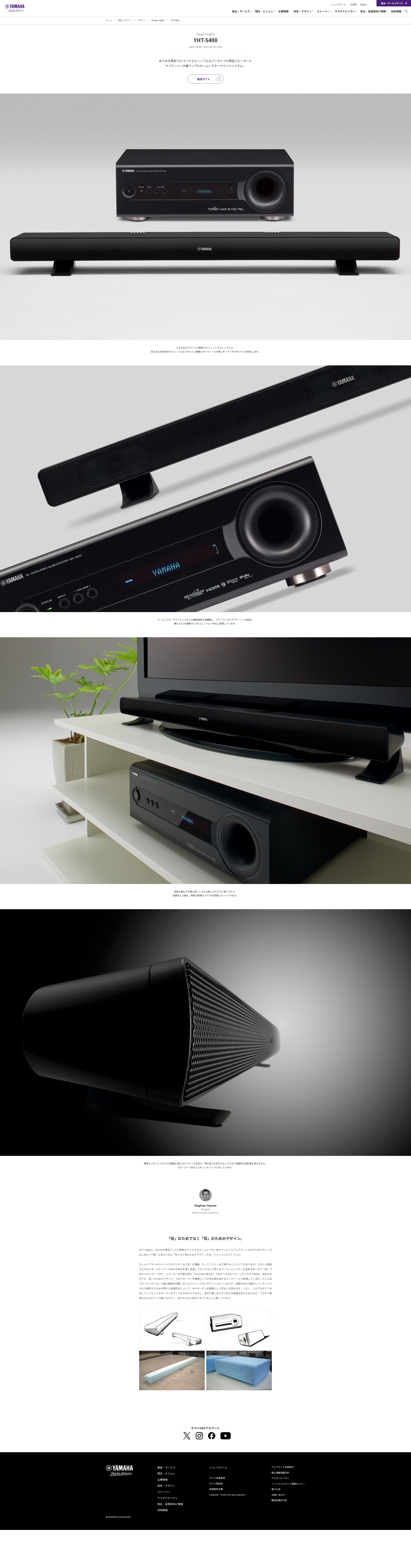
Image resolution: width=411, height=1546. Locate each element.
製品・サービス (166, 1467)
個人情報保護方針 (280, 1472)
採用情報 (396, 11)
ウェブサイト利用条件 (282, 1467)
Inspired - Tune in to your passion (227, 1494)
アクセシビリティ (280, 1478)
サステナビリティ (167, 1498)
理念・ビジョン (166, 1473)
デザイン (141, 20)
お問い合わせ (278, 1494)
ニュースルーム (338, 4)
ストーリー (163, 1492)
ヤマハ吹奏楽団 (217, 1478)
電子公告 (275, 1489)
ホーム (109, 20)
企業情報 (162, 1479)
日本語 (353, 4)
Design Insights (158, 20)
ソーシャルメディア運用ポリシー (288, 1483)
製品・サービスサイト (392, 3)
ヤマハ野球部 (216, 1483)
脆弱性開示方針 (279, 1500)
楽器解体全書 (216, 1489)
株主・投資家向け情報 (170, 1504)
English (363, 4)
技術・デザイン (124, 20)
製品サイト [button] (203, 79)
